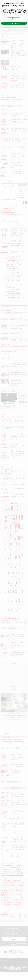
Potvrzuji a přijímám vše (14, 23)
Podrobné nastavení (14, 18)
